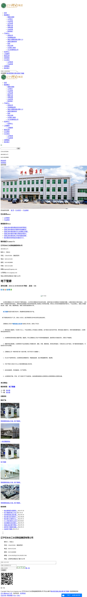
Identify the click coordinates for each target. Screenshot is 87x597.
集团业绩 (7, 56)
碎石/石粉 (10, 45)
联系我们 (10, 31)
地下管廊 (21, 73)
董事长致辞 (10, 17)
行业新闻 (10, 64)
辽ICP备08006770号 (6, 593)
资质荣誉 (7, 58)
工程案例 (7, 54)
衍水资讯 (7, 60)
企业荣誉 (10, 21)
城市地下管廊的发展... (11, 527)
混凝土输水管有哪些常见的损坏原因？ (15, 227)
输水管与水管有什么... (11, 519)
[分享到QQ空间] (3, 289)
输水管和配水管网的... (11, 510)
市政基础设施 (11, 37)
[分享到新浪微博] (5, 289)
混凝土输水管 (15, 73)
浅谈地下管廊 (8, 529)
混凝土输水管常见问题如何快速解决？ (15, 229)
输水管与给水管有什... (11, 516)
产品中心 (7, 33)
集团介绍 (10, 25)
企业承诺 (10, 29)
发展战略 (10, 27)
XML (18, 595)
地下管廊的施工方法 (10, 512)
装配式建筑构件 (12, 41)
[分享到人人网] (9, 289)
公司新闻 (10, 62)
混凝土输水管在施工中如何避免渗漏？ (15, 235)
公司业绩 (10, 23)
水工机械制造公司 (12, 49)
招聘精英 (7, 66)
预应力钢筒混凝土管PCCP (15, 39)
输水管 (8, 73)
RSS (14, 595)
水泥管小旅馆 (11, 47)
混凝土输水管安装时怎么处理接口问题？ (16, 231)
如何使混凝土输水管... (11, 514)
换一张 (28, 568)
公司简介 (10, 19)
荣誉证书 (10, 35)
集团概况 (7, 15)
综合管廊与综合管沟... (11, 523)
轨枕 (8, 43)
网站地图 (9, 595)
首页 (5, 13)
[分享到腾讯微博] (7, 289)
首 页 (12, 210)
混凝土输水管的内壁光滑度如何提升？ (15, 233)
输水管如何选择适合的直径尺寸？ (14, 237)
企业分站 (3, 595)
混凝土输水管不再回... (11, 525)
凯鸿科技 (23, 593)
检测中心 (7, 51)
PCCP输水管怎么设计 (10, 521)
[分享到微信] (11, 289)
